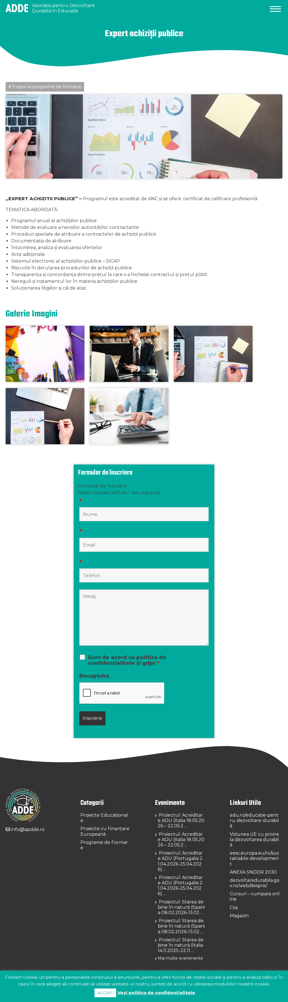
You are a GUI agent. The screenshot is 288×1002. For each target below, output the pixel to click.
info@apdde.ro (27, 829)
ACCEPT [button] (105, 992)
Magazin (239, 915)
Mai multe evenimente (180, 958)
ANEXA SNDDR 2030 (253, 872)
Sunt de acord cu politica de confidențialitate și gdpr (127, 660)
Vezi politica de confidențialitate (156, 992)
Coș (234, 907)
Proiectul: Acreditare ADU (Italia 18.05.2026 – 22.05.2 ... (181, 820)
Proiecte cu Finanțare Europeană (104, 831)
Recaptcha (94, 676)
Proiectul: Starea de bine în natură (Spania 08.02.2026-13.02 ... (181, 907)
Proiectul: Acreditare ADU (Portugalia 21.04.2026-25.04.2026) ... (180, 861)
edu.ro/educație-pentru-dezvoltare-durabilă (254, 820)
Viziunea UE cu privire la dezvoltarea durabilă (254, 840)
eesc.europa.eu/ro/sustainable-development (254, 858)
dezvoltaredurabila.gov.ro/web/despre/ (255, 883)
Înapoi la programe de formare (46, 86)
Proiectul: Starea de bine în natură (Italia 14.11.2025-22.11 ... (181, 945)
